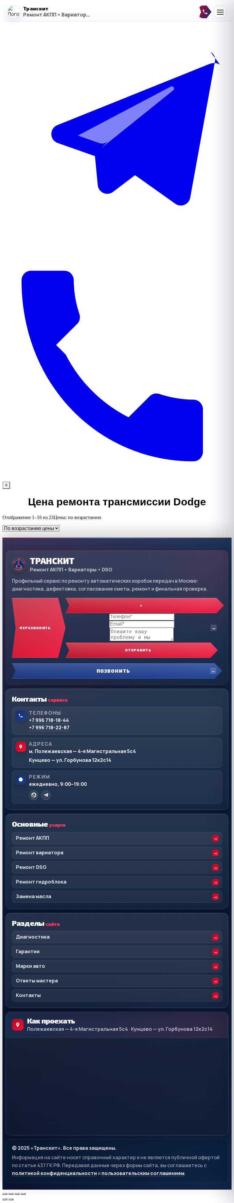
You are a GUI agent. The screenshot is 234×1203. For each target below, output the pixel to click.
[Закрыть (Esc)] (23, 1194)
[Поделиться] (17, 1194)
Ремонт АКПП (32, 838)
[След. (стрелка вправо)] (11, 1199)
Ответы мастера (37, 980)
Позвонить (113, 671)
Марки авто (30, 966)
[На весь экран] (11, 1194)
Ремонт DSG (31, 867)
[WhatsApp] (34, 795)
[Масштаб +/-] (4, 1194)
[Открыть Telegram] (117, 248)
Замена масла (33, 896)
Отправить (138, 650)
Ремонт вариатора (39, 852)
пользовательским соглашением (142, 1173)
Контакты (28, 995)
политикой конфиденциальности (54, 1173)
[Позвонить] (117, 478)
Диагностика (33, 936)
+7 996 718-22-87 (49, 727)
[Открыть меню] (220, 11)
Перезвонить (35, 628)
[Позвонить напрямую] (205, 11)
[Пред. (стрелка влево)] (4, 1199)
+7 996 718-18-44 (49, 720)
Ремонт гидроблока (41, 881)
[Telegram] (46, 795)
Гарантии (28, 951)
